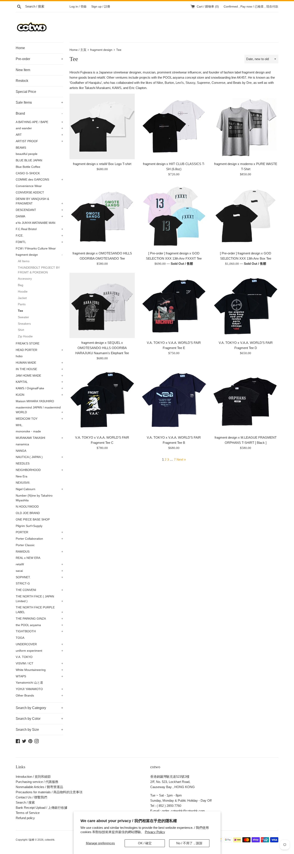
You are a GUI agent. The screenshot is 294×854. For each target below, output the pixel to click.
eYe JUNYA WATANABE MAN (35, 222)
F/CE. (39, 235)
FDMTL (39, 242)
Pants (22, 304)
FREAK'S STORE (27, 343)
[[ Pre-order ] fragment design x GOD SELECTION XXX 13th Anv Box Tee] (245, 216)
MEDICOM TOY (39, 418)
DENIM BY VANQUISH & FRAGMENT (39, 201)
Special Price (26, 92)
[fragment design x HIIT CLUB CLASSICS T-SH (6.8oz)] (173, 126)
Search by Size (39, 729)
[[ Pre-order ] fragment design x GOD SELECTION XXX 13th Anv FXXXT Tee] (173, 216)
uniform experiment (39, 650)
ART (39, 134)
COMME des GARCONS (39, 179)
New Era (21, 476)
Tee (20, 310)
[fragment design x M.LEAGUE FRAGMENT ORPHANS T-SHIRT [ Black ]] (245, 400)
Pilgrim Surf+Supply (29, 526)
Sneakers (24, 323)
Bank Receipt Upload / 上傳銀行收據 (41, 807)
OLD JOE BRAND (28, 513)
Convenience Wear (29, 186)
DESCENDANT (39, 210)
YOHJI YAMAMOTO (39, 689)
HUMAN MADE (39, 362)
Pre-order (39, 59)
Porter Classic (25, 545)
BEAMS (21, 147)
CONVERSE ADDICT (30, 192)
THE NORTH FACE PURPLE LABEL (39, 610)
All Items (23, 261)
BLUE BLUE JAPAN (29, 160)
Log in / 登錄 (78, 6)
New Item (23, 70)
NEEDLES (22, 463)
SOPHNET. (39, 577)
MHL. (19, 425)
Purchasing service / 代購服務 (37, 782)
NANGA (21, 450)
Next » (181, 459)
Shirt (21, 330)
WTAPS (39, 676)
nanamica (22, 444)
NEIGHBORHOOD (39, 470)
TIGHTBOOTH (39, 631)
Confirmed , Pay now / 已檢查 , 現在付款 (251, 6)
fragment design (39, 254)
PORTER (39, 532)
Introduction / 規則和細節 (33, 776)
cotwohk (49, 839)
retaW (39, 564)
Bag (20, 285)
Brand (39, 113)
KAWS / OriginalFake (39, 388)
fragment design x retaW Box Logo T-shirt (102, 164)
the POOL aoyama (39, 625)
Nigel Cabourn (39, 489)
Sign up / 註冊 (100, 6)
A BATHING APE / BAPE (39, 122)
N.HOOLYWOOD (27, 506)
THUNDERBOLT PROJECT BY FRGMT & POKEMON (39, 270)
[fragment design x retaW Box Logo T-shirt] (102, 126)
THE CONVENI (39, 590)
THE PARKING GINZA (39, 618)
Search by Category (39, 708)
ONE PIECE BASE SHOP (33, 519)
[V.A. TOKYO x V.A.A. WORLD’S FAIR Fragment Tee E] (173, 305)
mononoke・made (28, 431)
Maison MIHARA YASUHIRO (35, 401)
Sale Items (39, 102)
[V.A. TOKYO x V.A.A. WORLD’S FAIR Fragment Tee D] (245, 305)
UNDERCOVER (39, 644)
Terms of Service (28, 813)
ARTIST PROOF (39, 141)
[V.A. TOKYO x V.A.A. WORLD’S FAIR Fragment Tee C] (102, 400)
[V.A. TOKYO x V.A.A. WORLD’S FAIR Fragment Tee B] (173, 400)
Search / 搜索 (25, 802)
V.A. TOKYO (24, 657)
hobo (19, 356)
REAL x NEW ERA (28, 557)
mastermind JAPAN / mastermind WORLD (39, 410)
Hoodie (23, 291)
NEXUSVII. (23, 482)
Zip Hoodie (25, 336)
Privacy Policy (155, 832)
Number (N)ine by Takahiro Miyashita (34, 498)
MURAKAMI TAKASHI (39, 437)
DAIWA (39, 216)
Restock (22, 81)
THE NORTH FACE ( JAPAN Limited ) (39, 599)
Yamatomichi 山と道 (29, 682)
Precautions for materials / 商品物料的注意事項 (49, 792)
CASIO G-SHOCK (28, 173)
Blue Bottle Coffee (28, 166)
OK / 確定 (145, 843)
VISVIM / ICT (39, 663)
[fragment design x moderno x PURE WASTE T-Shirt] (245, 126)
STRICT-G (23, 583)
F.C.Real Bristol (39, 229)
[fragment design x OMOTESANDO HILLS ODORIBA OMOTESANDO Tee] (102, 216)
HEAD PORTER (39, 350)
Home (20, 48)
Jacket (22, 298)
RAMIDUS (39, 551)
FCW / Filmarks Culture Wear (36, 248)
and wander (39, 128)
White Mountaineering (39, 670)
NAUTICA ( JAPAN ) (39, 457)
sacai (39, 570)
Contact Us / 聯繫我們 (31, 797)
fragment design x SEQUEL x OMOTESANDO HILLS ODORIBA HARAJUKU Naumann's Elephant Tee (102, 348)
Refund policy (25, 818)
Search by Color (39, 718)
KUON (39, 394)
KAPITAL (39, 381)
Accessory (25, 278)
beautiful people (26, 154)
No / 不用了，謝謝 (189, 843)
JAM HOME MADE (39, 375)
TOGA (20, 637)
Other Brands (39, 695)
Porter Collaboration (39, 538)
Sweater (23, 317)
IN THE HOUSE (39, 369)
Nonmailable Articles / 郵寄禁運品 (39, 787)
